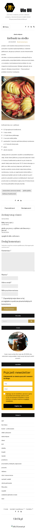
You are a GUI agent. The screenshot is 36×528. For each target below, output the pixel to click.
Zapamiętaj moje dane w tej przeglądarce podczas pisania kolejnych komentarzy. (17, 301)
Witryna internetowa (10, 290)
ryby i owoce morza (7, 475)
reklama (4, 471)
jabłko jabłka (27, 190)
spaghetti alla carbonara (10, 236)
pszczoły (4, 467)
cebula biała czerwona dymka (11, 190)
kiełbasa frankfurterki (9, 194)
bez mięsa (4, 425)
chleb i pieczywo (6, 432)
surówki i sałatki (6, 479)
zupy (3, 498)
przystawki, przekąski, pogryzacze (11, 463)
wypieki (4, 491)
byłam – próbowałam (8, 429)
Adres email (7, 282)
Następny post (26, 208)
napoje (4, 456)
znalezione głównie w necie (9, 495)
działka (4, 448)
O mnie (6, 509)
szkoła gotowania (7, 483)
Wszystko (4, 487)
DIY (3, 444)
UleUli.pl (18, 518)
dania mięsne (18, 34)
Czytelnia (29, 509)
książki (3, 452)
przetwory (5, 460)
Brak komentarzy (22, 42)
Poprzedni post (10, 208)
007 (3, 421)
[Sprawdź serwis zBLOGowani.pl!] (18, 526)
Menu (6, 27)
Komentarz (6, 250)
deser (3, 440)
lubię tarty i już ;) (7, 222)
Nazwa (5, 274)
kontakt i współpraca (16, 509)
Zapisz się (18, 406)
